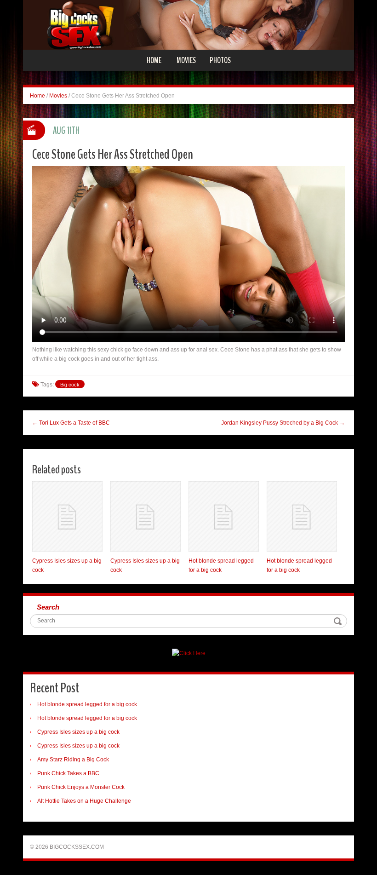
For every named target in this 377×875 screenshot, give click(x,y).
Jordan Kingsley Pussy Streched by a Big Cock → (283, 423)
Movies (186, 60)
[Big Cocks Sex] (188, 24)
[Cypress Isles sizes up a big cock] (67, 516)
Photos (220, 60)
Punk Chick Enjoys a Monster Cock (81, 787)
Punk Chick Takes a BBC (68, 773)
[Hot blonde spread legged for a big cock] (223, 516)
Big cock (70, 384)
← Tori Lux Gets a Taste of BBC (71, 423)
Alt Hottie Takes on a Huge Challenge (84, 801)
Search (48, 607)
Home (154, 60)
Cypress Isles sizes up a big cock (78, 732)
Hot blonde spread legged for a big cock (87, 704)
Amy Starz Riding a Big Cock (73, 759)
